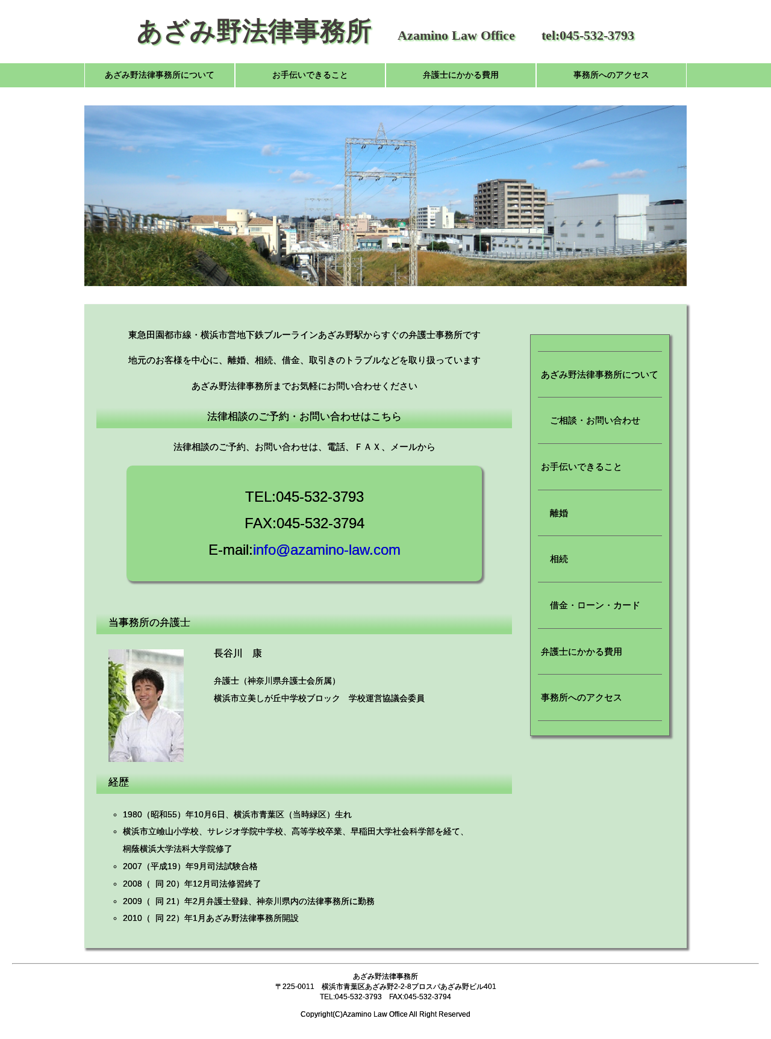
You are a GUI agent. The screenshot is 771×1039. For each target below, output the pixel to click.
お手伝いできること (310, 75)
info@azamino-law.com (327, 549)
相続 (554, 559)
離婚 (554, 513)
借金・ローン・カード (590, 605)
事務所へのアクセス (611, 75)
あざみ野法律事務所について (159, 75)
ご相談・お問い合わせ (590, 420)
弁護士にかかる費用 (461, 75)
